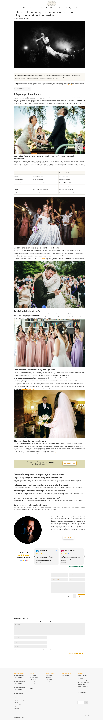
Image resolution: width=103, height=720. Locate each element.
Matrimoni (25, 7)
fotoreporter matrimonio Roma (62, 453)
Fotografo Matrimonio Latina (19, 687)
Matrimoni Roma (33, 675)
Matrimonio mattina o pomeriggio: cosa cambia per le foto (82, 686)
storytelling (42, 258)
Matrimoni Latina (33, 679)
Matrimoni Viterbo (33, 683)
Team (38, 7)
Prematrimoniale (33, 686)
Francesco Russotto (19, 18)
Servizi (31, 7)
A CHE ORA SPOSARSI (82, 690)
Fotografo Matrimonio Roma (19, 675)
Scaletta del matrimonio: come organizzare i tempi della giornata (82, 677)
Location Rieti (48, 681)
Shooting (31, 688)
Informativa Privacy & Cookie (19, 717)
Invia (81, 597)
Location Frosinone (49, 677)
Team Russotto (16, 708)
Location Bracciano (49, 686)
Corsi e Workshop (51, 7)
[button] (84, 556)
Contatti (75, 7)
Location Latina (49, 679)
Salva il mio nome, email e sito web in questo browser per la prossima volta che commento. (37, 650)
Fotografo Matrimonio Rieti (19, 681)
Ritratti (42, 7)
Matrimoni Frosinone (34, 677)
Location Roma (49, 675)
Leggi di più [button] (38, 562)
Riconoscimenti (63, 7)
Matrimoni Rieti (33, 681)
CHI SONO (68, 537)
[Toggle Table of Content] (28, 88)
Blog (70, 7)
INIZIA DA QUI (69, 463)
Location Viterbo (49, 683)
